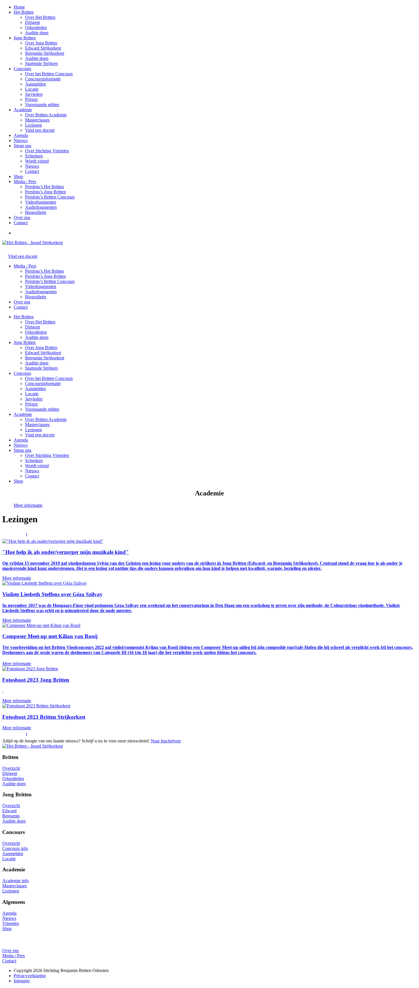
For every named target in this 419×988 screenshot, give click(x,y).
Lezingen (33, 125)
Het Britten (24, 12)
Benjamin (11, 815)
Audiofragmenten (41, 207)
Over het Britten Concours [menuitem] (49, 378)
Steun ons (22, 145)
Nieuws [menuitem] (32, 470)
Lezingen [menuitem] (33, 429)
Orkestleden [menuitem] (36, 332)
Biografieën (35, 212)
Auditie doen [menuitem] (36, 337)
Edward (9, 810)
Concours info (15, 848)
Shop (18, 176)
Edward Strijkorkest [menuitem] (43, 352)
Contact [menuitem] (32, 475)
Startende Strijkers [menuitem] (41, 368)
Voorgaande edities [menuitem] (42, 409)
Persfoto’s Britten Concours (50, 197)
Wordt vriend (37, 161)
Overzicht (11, 768)
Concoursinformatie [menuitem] (43, 383)
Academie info (15, 880)
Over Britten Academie (46, 114)
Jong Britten (25, 37)
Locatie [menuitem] (31, 393)
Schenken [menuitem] (34, 460)
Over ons (22, 217)
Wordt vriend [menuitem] (37, 465)
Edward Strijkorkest (43, 48)
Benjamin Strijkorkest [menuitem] (44, 357)
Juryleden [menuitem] (33, 398)
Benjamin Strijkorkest (44, 53)
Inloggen (22, 980)
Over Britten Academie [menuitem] (46, 419)
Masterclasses (37, 120)
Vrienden (10, 923)
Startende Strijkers (41, 63)
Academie (23, 109)
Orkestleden (36, 27)
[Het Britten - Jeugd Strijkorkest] (32, 242)
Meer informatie (28, 505)
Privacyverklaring (30, 975)
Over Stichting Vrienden (47, 150)
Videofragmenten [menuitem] (40, 286)
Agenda (21, 135)
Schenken (34, 155)
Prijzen (31, 99)
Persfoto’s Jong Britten (45, 191)
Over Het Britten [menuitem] (40, 321)
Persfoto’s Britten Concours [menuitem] (50, 281)
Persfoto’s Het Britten (44, 186)
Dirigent (32, 22)
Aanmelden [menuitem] (35, 388)
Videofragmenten (40, 202)
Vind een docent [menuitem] (39, 434)
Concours (22, 68)
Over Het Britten (40, 17)
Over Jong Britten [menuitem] (41, 347)
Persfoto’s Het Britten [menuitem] (44, 271)
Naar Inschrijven (166, 740)
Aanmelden (35, 84)
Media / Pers (25, 181)
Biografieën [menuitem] (35, 296)
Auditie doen (36, 32)
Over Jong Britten (41, 43)
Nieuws (21, 140)
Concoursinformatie (43, 78)
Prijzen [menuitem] (31, 404)
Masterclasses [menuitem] (37, 424)
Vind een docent (39, 130)
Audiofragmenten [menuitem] (41, 291)
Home (19, 7)
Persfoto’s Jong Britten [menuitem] (45, 276)
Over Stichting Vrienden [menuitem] (47, 455)
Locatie (31, 89)
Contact (32, 171)
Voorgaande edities (42, 104)
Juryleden (33, 94)
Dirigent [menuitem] (32, 327)
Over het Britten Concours (49, 73)
